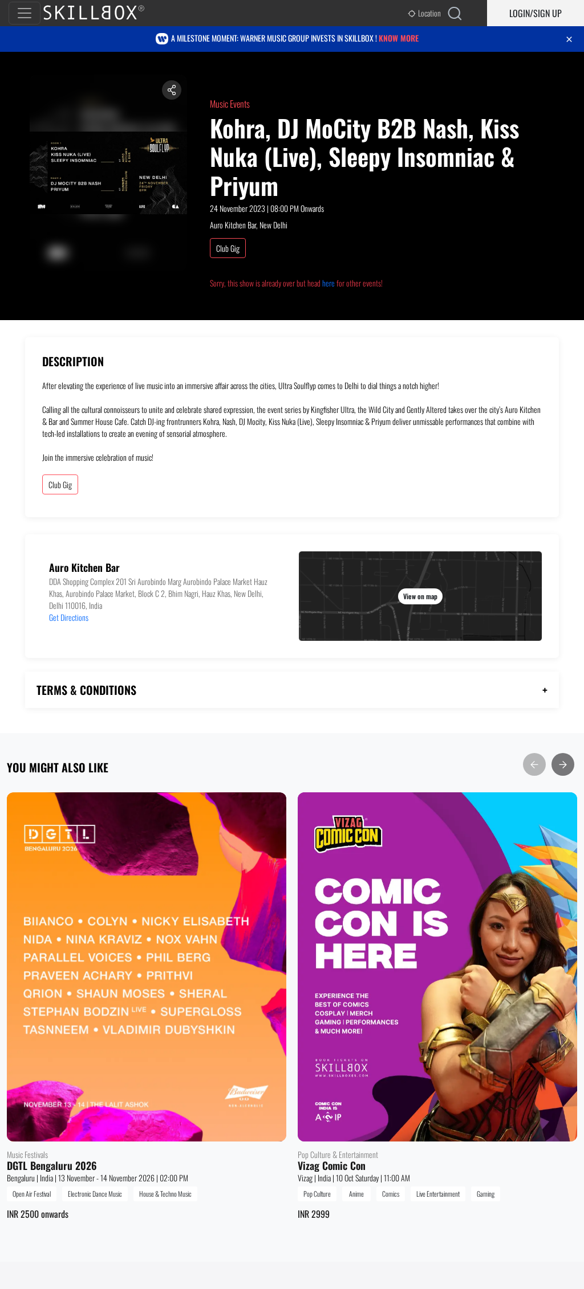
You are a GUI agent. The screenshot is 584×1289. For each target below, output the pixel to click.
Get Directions (68, 617)
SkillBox (103, 13)
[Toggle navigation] (24, 13)
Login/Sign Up (535, 13)
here (328, 283)
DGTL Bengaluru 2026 (52, 1166)
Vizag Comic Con (332, 1166)
